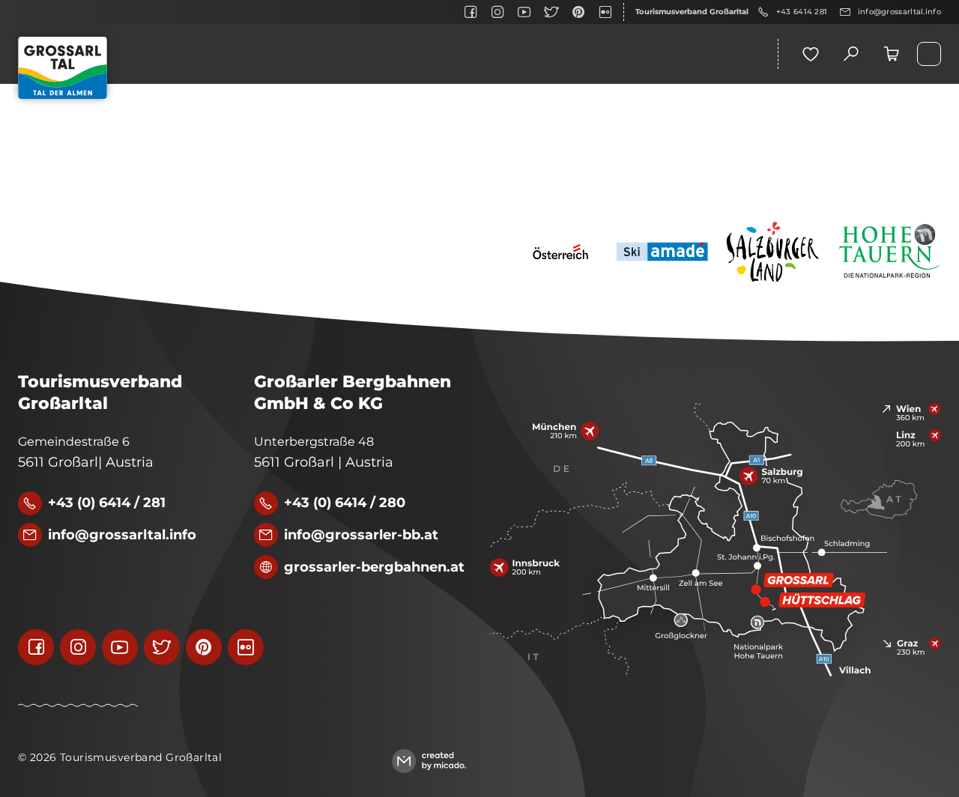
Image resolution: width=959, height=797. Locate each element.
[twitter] (551, 12)
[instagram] (497, 12)
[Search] (851, 54)
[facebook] (470, 12)
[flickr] (605, 12)
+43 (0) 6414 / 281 (107, 502)
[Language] (929, 54)
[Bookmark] (811, 54)
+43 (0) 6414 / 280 (344, 502)
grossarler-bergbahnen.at (374, 567)
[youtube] (524, 12)
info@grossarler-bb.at (361, 535)
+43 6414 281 (801, 11)
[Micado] (429, 761)
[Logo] (62, 68)
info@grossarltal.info (899, 11)
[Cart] (892, 54)
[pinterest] (578, 12)
